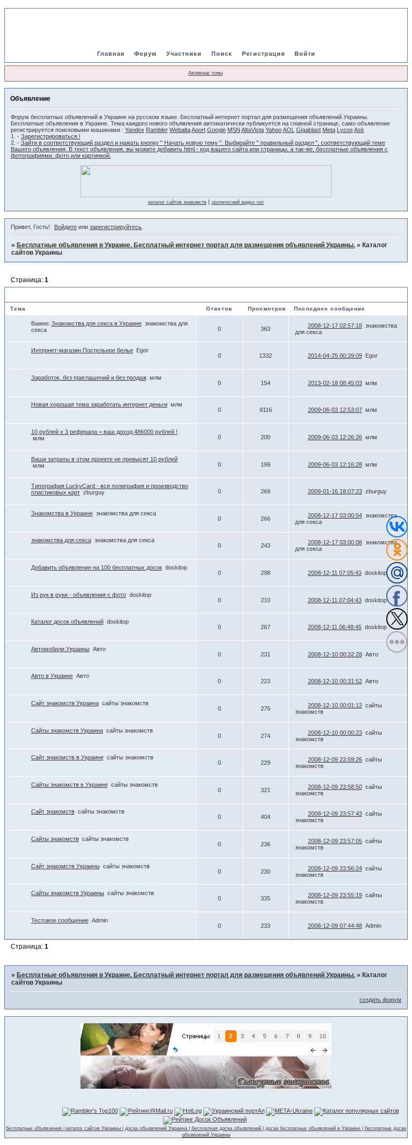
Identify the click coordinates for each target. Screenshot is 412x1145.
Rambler (157, 130)
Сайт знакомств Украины (65, 866)
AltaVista (252, 130)
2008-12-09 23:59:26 (335, 759)
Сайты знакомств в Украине (69, 784)
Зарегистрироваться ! (50, 136)
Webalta (180, 130)
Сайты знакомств (55, 839)
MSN (233, 130)
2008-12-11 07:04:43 (335, 600)
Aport (198, 130)
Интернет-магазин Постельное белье (82, 350)
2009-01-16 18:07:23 (335, 491)
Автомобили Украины (60, 649)
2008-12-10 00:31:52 (335, 681)
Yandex (134, 130)
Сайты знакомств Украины (67, 893)
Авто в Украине (52, 676)
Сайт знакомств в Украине (67, 757)
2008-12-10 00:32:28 (335, 654)
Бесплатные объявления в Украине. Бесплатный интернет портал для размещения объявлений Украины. (186, 245)
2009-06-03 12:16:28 (335, 464)
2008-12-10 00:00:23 (335, 732)
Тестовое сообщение (60, 920)
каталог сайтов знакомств (177, 202)
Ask (359, 130)
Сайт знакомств (53, 811)
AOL (289, 130)
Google (216, 130)
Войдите (65, 227)
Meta (328, 130)
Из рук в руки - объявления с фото (78, 595)
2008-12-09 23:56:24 (335, 868)
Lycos (345, 130)
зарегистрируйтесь (116, 227)
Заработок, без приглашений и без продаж (88, 377)
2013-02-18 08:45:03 (335, 383)
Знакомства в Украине (62, 513)
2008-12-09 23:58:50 (335, 787)
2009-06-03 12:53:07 (335, 410)
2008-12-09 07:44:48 (335, 925)
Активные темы (205, 73)
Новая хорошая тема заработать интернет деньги (99, 404)
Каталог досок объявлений (67, 621)
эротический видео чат (237, 202)
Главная (110, 53)
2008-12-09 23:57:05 (335, 841)
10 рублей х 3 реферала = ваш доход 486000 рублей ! (104, 432)
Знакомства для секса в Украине (97, 323)
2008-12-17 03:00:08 (335, 542)
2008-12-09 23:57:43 (335, 813)
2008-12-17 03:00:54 (335, 515)
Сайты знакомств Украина (67, 730)
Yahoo (274, 130)
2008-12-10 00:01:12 (335, 705)
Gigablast (308, 130)
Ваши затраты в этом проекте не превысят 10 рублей (104, 459)
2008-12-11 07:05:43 (335, 573)
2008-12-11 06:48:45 (335, 627)
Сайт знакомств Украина (65, 703)
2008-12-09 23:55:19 (335, 895)
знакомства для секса (61, 540)
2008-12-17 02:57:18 (335, 325)
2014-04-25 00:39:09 (335, 355)
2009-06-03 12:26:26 (335, 437)
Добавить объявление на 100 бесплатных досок (96, 567)
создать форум (380, 999)
